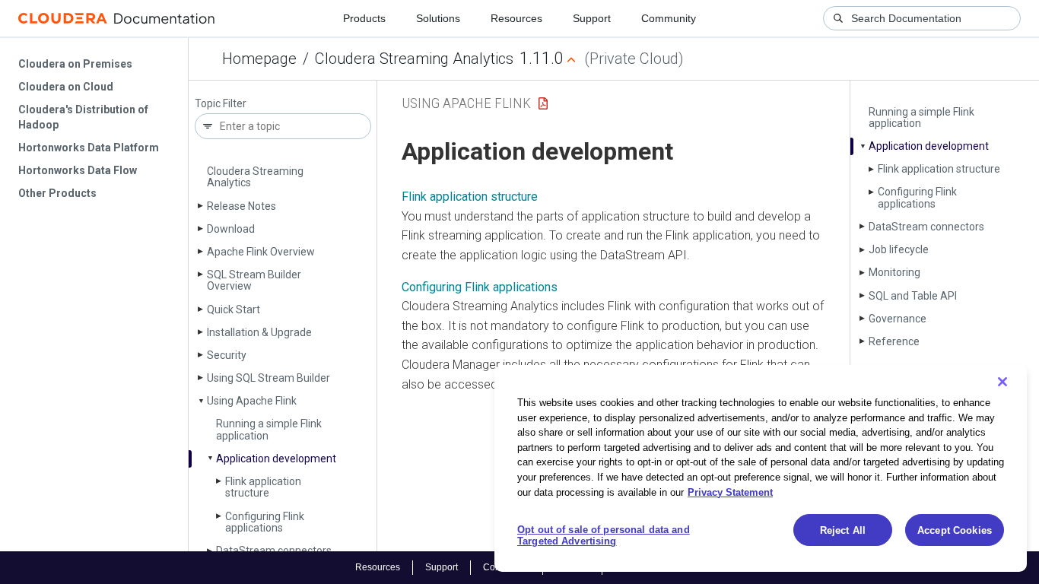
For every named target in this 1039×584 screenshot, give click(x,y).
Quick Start (233, 309)
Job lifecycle (899, 249)
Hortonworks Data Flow (77, 170)
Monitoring (894, 272)
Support (592, 18)
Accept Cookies (954, 530)
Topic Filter (220, 104)
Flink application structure (263, 487)
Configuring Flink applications (264, 522)
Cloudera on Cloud (65, 87)
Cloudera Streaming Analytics (414, 58)
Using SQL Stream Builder (268, 378)
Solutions (438, 18)
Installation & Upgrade (259, 332)
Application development (276, 458)
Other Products (57, 193)
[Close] (1002, 381)
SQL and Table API (913, 296)
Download (231, 229)
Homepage (259, 58)
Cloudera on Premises (75, 64)
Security (226, 355)
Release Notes (241, 206)
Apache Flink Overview (261, 252)
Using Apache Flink (252, 401)
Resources (516, 18)
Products (364, 18)
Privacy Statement (730, 491)
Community (668, 18)
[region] (760, 468)
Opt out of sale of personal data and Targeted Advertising (603, 536)
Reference (894, 341)
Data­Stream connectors (926, 227)
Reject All (843, 530)
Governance (897, 319)
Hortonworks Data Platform (88, 147)
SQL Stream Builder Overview (254, 280)
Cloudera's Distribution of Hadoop (83, 117)
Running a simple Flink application (269, 429)
